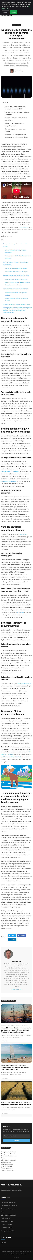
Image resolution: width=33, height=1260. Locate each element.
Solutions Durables (7, 1221)
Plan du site (16, 1257)
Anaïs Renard (16, 961)
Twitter (12, 935)
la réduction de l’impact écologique (12, 757)
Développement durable (8, 1215)
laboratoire (20, 612)
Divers (3, 1212)
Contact (3, 1242)
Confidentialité (25, 1254)
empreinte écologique (8, 481)
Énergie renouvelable (7, 1231)
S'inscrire (16, 1140)
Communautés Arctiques (8, 1209)
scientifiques (24, 227)
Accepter (13, 12)
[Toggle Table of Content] (2, 240)
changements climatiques (10, 471)
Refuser (5, 12)
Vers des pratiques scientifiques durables (16, 275)
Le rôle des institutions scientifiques (16, 271)
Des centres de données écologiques (16, 279)
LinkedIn (13, 939)
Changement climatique (8, 1202)
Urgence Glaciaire (6, 1224)
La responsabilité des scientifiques (16, 268)
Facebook (22, 935)
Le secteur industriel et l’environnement (15, 289)
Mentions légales (15, 1254)
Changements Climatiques (9, 1206)
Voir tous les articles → (16, 989)
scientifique (23, 534)
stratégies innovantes (24, 683)
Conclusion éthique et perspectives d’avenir (17, 304)
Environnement (16, 24)
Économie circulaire (7, 1228)
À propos (6, 1254)
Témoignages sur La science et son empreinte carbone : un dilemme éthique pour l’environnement (17, 310)
